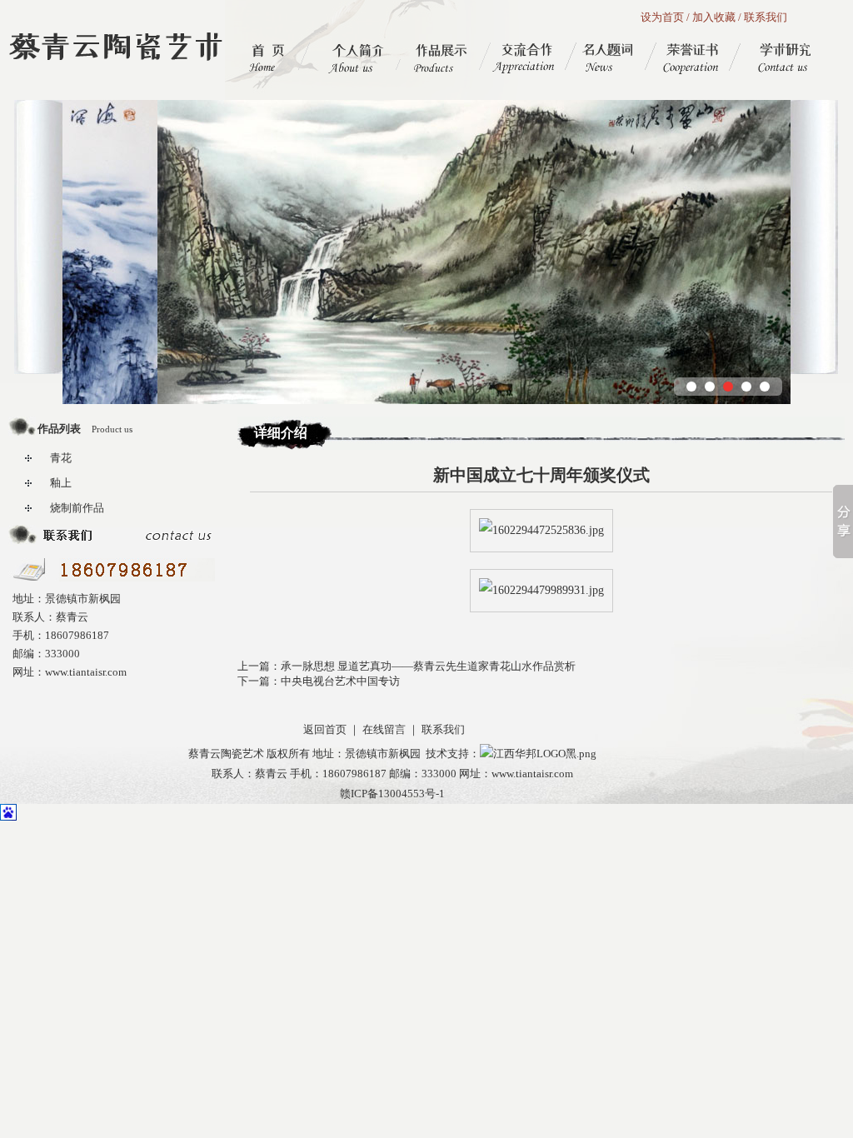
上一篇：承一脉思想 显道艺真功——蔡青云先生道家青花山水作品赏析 (406, 666)
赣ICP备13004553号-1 (392, 793)
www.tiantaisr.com (532, 773)
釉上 (61, 483)
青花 (61, 458)
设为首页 (662, 17)
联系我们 (765, 17)
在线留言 (384, 729)
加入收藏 (714, 17)
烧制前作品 (77, 508)
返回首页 (325, 729)
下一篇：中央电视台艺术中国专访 (318, 681)
